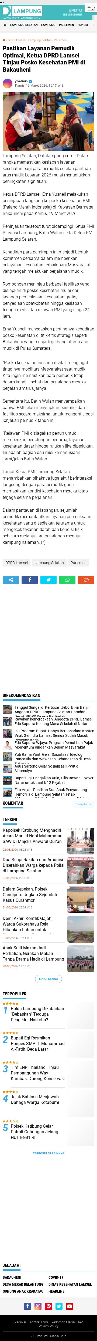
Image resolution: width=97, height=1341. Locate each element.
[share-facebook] (30, 580)
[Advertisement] (48, 635)
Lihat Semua (48, 979)
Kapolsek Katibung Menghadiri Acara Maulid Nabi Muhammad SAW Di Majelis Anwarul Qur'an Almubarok (33, 838)
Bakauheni (12, 1277)
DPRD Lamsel (17, 40)
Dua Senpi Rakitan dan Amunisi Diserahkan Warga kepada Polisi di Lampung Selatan (33, 865)
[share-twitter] (48, 580)
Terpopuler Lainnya (48, 1153)
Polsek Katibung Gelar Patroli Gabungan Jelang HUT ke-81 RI (34, 1132)
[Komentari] (86, 580)
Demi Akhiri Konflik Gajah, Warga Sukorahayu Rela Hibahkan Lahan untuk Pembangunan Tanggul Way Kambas (30, 929)
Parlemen (66, 25)
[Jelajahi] (91, 7)
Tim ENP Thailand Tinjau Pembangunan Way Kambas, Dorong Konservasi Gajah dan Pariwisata (38, 1075)
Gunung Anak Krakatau (23, 1291)
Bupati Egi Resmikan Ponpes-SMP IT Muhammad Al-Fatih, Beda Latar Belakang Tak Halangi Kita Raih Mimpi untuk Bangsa (38, 1049)
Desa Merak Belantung (23, 1284)
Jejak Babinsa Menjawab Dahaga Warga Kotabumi (35, 1099)
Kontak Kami (38, 1322)
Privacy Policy (48, 1326)
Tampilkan (83, 804)
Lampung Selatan (24, 25)
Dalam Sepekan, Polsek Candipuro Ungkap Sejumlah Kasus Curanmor (30, 895)
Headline (56, 1291)
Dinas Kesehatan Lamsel (70, 1284)
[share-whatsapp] (67, 580)
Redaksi (20, 1322)
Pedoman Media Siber (67, 1322)
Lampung (48, 25)
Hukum (83, 25)
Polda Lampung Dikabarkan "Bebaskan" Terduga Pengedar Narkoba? (37, 1014)
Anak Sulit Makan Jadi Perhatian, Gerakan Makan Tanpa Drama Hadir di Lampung (33, 953)
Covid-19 (55, 1277)
